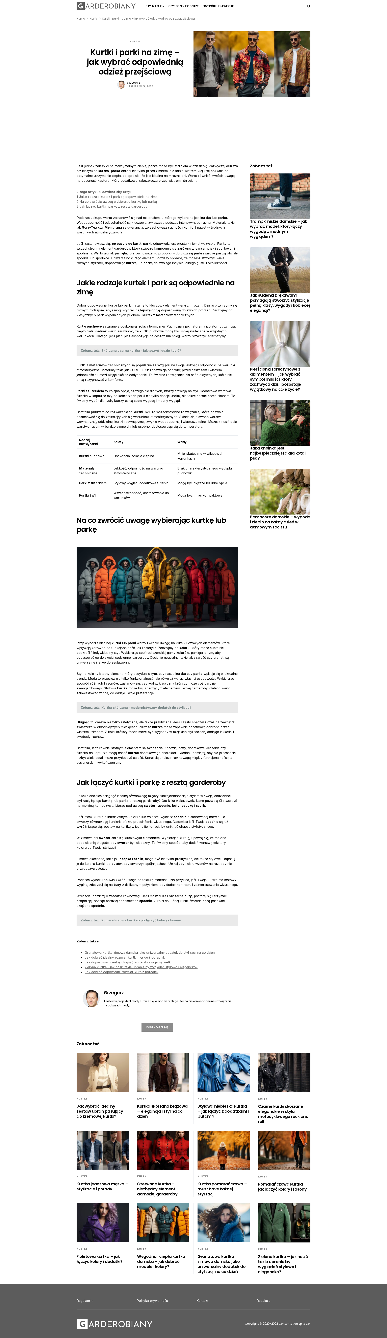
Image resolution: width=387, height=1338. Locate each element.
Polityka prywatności (153, 1301)
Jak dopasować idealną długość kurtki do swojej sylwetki (128, 962)
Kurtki (94, 19)
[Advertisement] (193, 127)
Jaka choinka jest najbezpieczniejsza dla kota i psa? (278, 453)
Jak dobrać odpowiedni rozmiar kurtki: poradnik (121, 972)
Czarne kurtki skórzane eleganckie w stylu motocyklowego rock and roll (283, 1114)
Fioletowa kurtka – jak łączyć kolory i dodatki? (99, 1259)
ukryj (127, 192)
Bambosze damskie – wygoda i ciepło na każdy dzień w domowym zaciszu (280, 522)
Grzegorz (133, 82)
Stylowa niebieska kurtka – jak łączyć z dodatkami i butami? (223, 1111)
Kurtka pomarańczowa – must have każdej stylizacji (222, 1189)
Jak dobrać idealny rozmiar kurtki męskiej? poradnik (125, 957)
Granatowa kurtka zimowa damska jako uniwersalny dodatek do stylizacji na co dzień (150, 952)
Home (81, 19)
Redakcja (263, 1301)
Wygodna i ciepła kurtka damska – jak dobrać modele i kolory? (161, 1261)
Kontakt (202, 1301)
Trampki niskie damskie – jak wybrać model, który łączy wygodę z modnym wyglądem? (278, 228)
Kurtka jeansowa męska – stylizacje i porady (102, 1186)
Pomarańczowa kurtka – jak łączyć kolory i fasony (282, 1186)
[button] (308, 6)
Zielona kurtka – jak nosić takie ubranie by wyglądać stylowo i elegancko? (141, 967)
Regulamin (85, 1301)
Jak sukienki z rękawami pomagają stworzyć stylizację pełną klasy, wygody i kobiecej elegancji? (280, 302)
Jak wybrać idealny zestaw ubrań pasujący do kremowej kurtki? (100, 1111)
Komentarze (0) (157, 1027)
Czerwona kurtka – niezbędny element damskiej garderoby (157, 1189)
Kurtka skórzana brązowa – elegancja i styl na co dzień (162, 1111)
